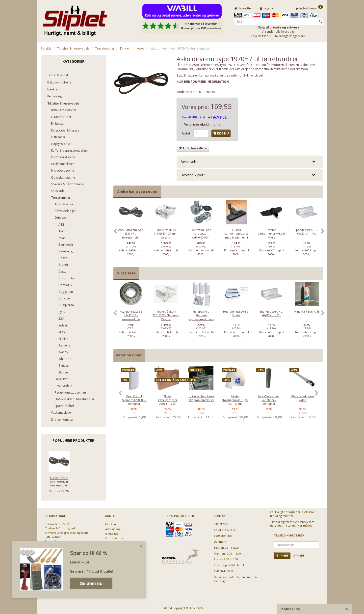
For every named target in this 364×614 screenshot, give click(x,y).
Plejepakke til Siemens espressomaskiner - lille (201, 317)
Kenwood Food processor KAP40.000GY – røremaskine (201, 235)
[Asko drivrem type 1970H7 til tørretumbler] (141, 83)
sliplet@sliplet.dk (234, 565)
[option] (131, 233)
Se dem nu (91, 583)
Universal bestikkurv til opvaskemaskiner (201, 398)
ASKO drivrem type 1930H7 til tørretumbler (59, 481)
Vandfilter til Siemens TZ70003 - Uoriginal (134, 400)
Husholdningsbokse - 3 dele (236, 313)
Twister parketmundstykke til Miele (272, 233)
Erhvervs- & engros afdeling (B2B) (66, 532)
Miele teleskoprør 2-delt (302, 398)
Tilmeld (282, 555)
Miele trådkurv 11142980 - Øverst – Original (166, 233)
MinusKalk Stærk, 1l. (307, 311)
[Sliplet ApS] (75, 19)
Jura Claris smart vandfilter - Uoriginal (268, 400)
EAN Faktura (53, 537)
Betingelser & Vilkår (58, 524)
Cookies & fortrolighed (60, 528)
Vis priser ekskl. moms (202, 124)
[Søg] (320, 21)
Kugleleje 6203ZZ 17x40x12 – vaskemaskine (131, 315)
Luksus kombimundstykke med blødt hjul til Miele (236, 235)
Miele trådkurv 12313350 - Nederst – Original (166, 315)
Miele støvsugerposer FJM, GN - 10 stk (235, 400)
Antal (186, 133)
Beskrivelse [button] (190, 162)
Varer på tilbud (129, 355)
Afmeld (298, 555)
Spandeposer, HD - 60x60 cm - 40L (307, 231)
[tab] (250, 161)
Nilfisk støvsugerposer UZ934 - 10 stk (167, 400)
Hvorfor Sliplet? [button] (193, 175)
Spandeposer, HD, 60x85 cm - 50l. (271, 313)
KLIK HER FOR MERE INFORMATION (203, 82)
